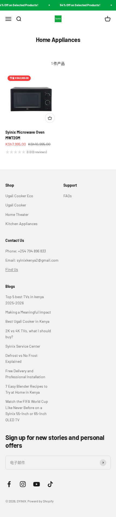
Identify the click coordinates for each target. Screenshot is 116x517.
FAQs (67, 195)
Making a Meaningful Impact (28, 312)
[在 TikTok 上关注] (50, 484)
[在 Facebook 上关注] (9, 484)
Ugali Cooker (15, 205)
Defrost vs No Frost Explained (21, 358)
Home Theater (17, 214)
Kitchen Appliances (21, 223)
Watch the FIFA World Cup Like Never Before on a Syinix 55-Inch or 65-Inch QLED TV (26, 410)
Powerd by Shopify (41, 501)
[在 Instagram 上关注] (22, 484)
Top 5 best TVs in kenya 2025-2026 (24, 299)
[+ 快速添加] (50, 118)
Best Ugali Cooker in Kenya (27, 321)
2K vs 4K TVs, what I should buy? (28, 333)
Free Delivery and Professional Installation (25, 373)
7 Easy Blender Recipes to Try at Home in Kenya (26, 389)
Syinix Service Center (22, 346)
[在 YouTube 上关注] (36, 484)
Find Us (11, 269)
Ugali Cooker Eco (19, 195)
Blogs (10, 286)
